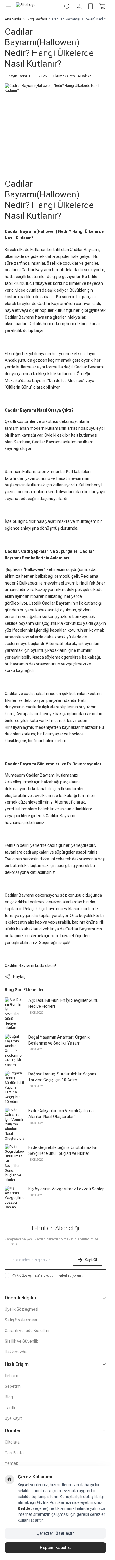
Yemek (11, 1463)
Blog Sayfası (37, 19)
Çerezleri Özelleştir (55, 1533)
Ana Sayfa (13, 19)
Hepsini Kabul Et (55, 1547)
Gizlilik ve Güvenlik (21, 1341)
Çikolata (12, 1442)
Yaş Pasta (14, 1452)
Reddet (25, 1508)
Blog (9, 1397)
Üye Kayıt (13, 1418)
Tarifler (11, 1407)
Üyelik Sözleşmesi (21, 1309)
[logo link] (37, 6)
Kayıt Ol (91, 1260)
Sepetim (13, 1386)
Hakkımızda (16, 1352)
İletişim (11, 1375)
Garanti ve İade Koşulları (27, 1330)
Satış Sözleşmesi (21, 1320)
